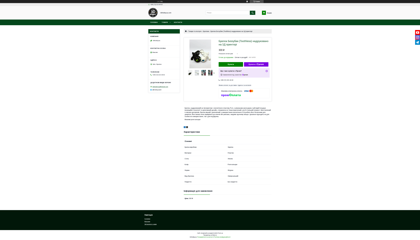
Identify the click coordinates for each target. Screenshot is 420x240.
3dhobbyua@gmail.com (160, 87)
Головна (154, 22)
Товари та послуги (194, 31)
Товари (165, 22)
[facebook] (185, 127)
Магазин (147, 221)
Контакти (178, 22)
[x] (187, 127)
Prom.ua (220, 233)
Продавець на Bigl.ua (210, 235)
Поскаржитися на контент (205, 237)
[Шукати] (252, 13)
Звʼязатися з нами (150, 224)
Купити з (252, 64)
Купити (231, 64)
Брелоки (206, 31)
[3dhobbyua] (153, 17)
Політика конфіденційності (222, 237)
